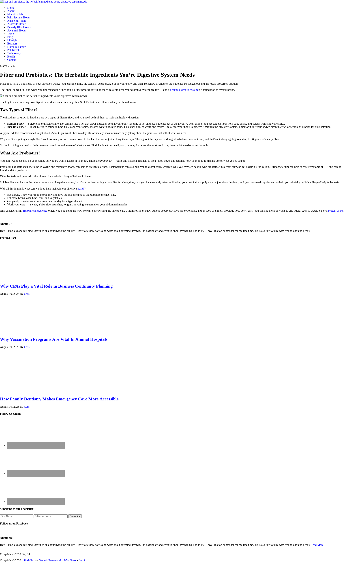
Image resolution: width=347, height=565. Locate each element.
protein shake (335, 210)
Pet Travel (13, 50)
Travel (10, 33)
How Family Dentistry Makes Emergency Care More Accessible (59, 399)
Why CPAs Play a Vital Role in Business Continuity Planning (56, 286)
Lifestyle (12, 40)
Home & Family (16, 46)
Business (12, 43)
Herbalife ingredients (35, 210)
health (81, 188)
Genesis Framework (50, 560)
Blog (10, 37)
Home (10, 7)
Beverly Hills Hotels (19, 27)
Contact (11, 59)
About (10, 10)
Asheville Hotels (16, 24)
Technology (14, 53)
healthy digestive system (184, 89)
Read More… (318, 544)
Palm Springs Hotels (19, 17)
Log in (82, 560)
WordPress (70, 560)
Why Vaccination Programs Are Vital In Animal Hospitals (54, 339)
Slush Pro (28, 560)
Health (11, 56)
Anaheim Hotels (16, 20)
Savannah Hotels (17, 30)
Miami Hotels (15, 14)
